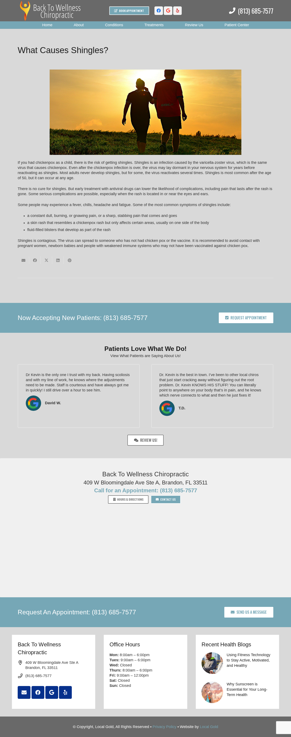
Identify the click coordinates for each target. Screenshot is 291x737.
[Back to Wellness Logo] (51, 11)
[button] (87, 25)
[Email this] (23, 260)
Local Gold (209, 727)
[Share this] (35, 260)
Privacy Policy (164, 727)
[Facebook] (158, 10)
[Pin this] (69, 260)
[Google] (168, 10)
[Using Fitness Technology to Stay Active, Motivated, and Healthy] (237, 663)
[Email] (24, 692)
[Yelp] (177, 10)
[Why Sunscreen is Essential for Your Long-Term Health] (237, 692)
